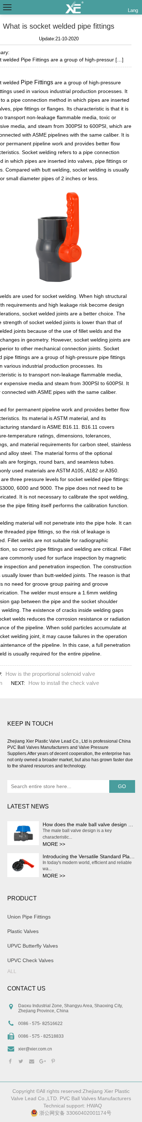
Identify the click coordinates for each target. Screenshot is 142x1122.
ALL (11, 971)
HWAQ (94, 1106)
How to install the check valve (63, 683)
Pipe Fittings (37, 82)
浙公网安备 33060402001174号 (74, 1113)
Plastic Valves (23, 931)
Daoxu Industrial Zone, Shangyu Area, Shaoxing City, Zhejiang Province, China (70, 1008)
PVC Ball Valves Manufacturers (95, 1098)
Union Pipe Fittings (29, 917)
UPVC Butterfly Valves (32, 946)
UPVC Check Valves (30, 960)
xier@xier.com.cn (35, 1049)
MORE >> (54, 844)
